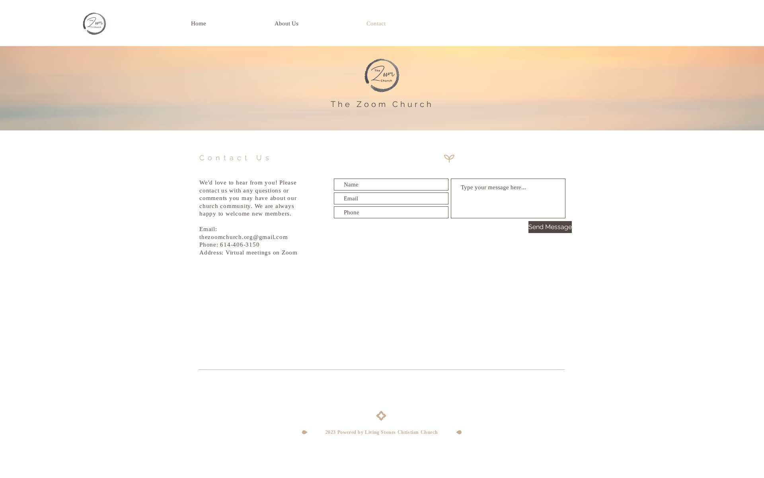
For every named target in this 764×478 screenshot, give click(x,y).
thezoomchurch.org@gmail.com (243, 237)
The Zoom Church (382, 104)
